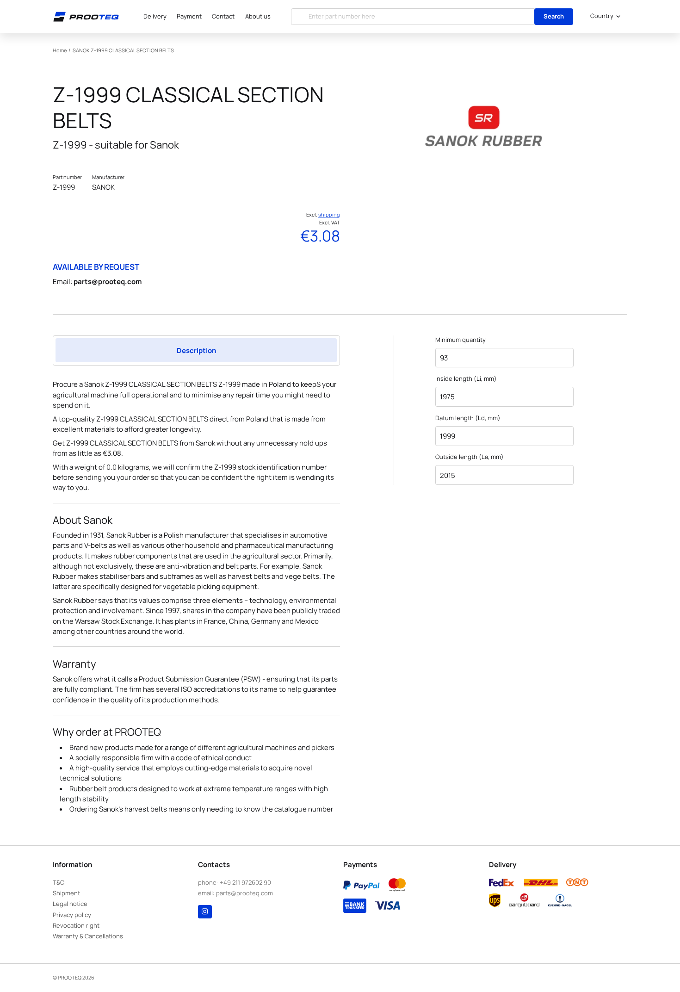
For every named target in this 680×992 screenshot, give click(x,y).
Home (60, 50)
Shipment (66, 893)
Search (554, 16)
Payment (189, 16)
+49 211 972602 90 (245, 882)
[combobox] (603, 16)
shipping (329, 214)
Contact (223, 16)
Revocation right (76, 925)
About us (258, 16)
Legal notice (70, 903)
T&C (58, 882)
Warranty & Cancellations (88, 936)
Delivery (155, 16)
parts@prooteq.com (108, 281)
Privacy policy (72, 915)
